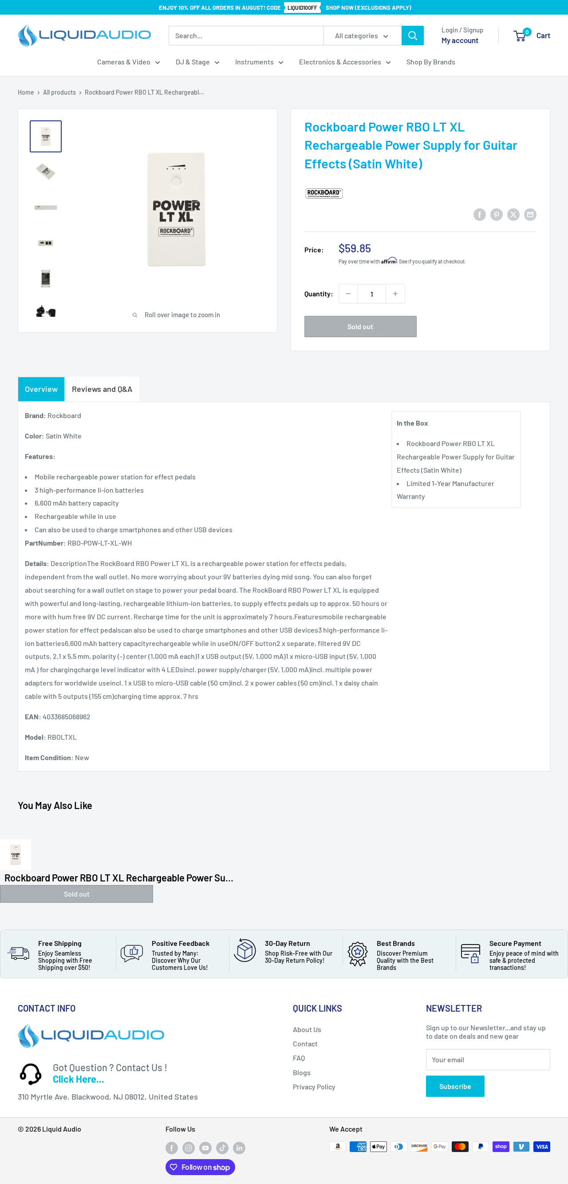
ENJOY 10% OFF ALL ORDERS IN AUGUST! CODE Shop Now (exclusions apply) (285, 7)
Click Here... (78, 1078)
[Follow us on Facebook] (172, 1147)
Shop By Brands (430, 61)
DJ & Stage (193, 61)
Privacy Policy (314, 1086)
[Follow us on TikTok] (222, 1147)
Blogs (302, 1072)
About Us (307, 1029)
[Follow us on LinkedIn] (239, 1147)
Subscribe (455, 1086)
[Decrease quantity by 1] (348, 293)
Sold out (360, 326)
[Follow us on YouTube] (205, 1147)
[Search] (413, 35)
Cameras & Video (123, 61)
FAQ (299, 1057)
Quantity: (318, 293)
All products (59, 92)
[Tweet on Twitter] (513, 214)
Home (26, 92)
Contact (305, 1043)
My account (460, 40)
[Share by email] (530, 214)
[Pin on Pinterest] (496, 214)
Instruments (254, 61)
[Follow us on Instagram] (188, 1147)
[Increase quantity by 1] (395, 293)
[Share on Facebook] (479, 214)
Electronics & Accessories (340, 61)
